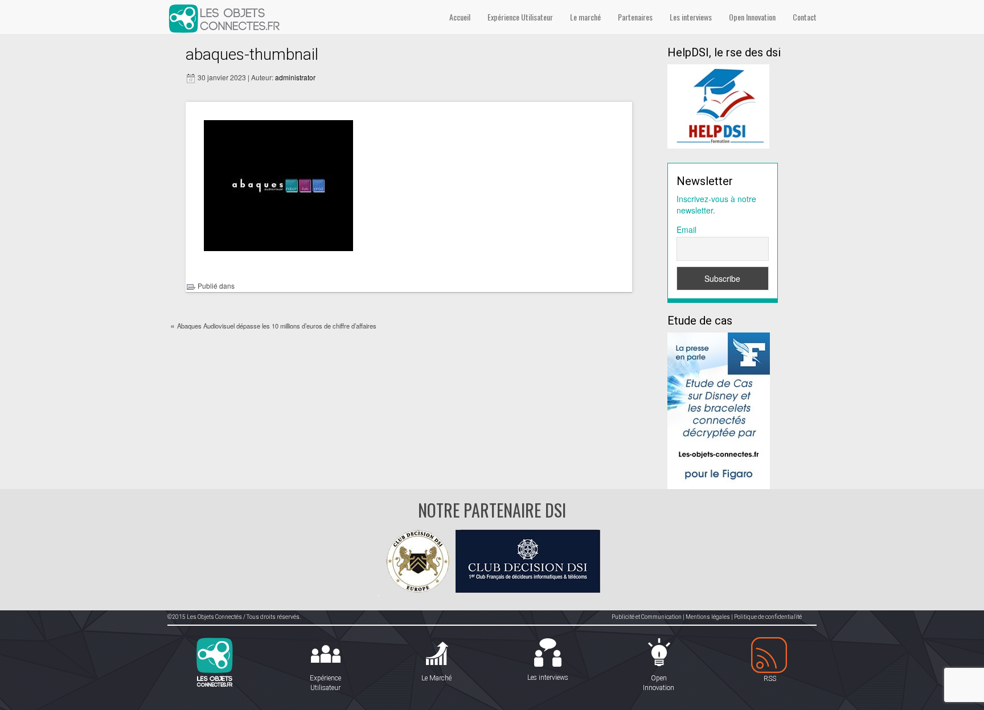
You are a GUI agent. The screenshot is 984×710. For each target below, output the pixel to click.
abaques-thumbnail (252, 54)
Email (686, 229)
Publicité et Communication (647, 617)
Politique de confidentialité (768, 617)
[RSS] (769, 655)
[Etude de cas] (718, 409)
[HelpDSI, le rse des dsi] (718, 105)
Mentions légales (708, 617)
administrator (295, 77)
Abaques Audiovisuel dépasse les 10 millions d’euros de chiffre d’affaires (276, 325)
